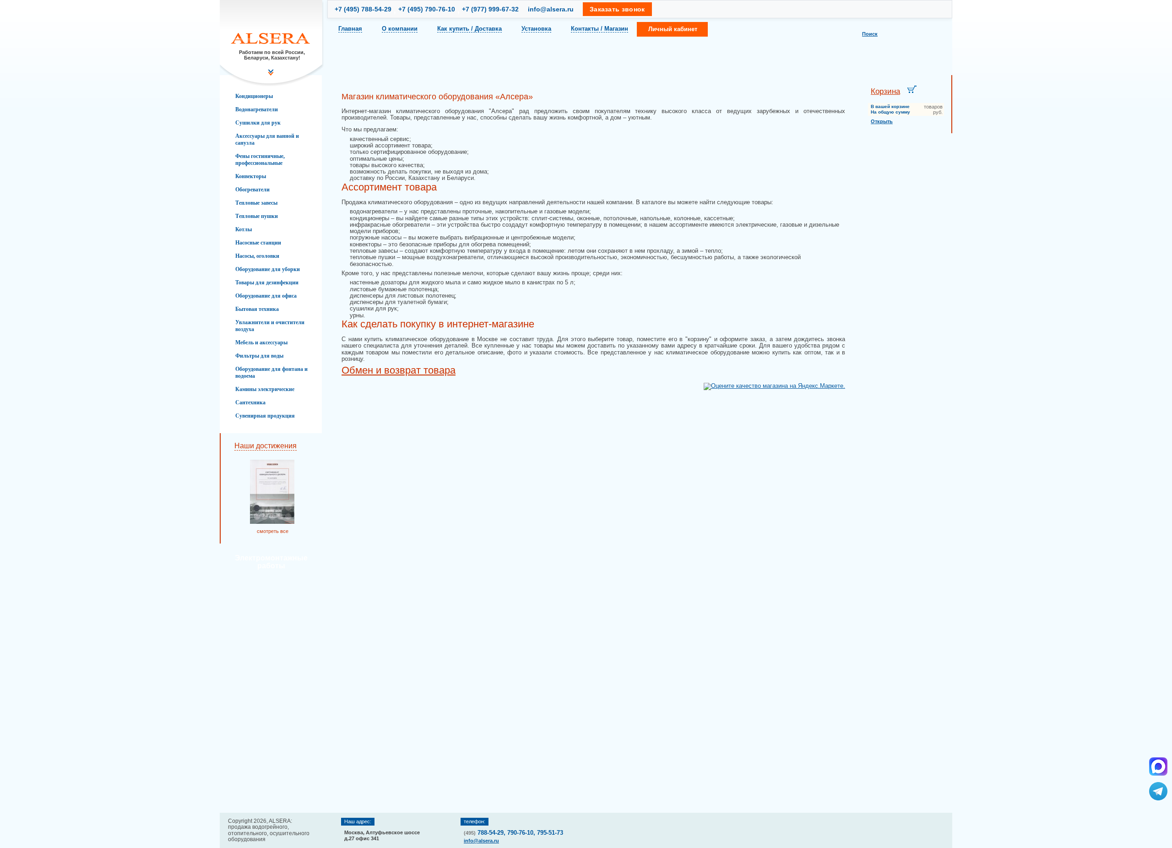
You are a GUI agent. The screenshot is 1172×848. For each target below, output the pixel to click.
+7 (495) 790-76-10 (426, 9)
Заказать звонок (617, 9)
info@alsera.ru (551, 9)
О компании (400, 28)
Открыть (882, 121)
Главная (350, 28)
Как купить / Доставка (469, 28)
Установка (536, 28)
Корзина (885, 91)
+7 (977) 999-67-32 (490, 9)
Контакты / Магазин (599, 28)
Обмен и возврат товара (399, 370)
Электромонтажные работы (271, 562)
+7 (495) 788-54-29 (363, 9)
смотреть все (272, 531)
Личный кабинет (672, 29)
